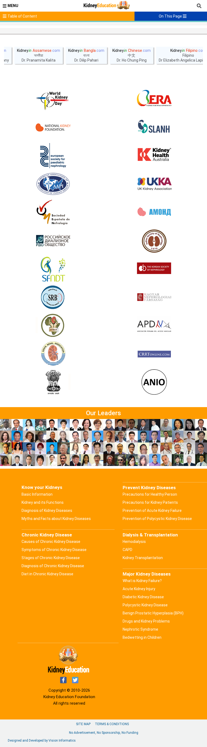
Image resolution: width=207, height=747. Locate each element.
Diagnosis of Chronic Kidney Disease (53, 566)
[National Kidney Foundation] (53, 127)
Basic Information (37, 494)
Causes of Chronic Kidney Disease (51, 541)
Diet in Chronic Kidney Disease (47, 574)
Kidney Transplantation (143, 558)
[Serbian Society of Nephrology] (53, 297)
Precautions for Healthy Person (150, 494)
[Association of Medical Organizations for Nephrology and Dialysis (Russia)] (154, 212)
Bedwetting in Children (142, 637)
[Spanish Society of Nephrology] (53, 212)
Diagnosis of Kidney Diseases (47, 510)
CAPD (127, 549)
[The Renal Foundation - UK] (154, 184)
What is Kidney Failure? (142, 581)
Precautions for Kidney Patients (150, 502)
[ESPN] (53, 155)
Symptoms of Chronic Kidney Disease (54, 549)
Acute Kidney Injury (139, 589)
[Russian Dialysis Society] (53, 240)
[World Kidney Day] (53, 99)
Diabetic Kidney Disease (143, 597)
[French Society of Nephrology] (53, 269)
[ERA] (154, 99)
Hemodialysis (134, 541)
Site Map (83, 724)
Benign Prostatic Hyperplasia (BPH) (153, 613)
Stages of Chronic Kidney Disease (51, 558)
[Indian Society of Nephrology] (154, 240)
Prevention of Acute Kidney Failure (152, 510)
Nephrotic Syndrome (140, 629)
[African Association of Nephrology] (53, 325)
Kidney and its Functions (43, 502)
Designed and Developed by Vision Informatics (42, 740)
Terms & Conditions (112, 724)
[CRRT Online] (154, 354)
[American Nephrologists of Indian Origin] (154, 382)
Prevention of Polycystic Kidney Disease (157, 518)
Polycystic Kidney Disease (145, 605)
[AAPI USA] (53, 184)
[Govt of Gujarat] (53, 382)
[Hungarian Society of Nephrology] (154, 297)
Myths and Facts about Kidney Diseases (56, 518)
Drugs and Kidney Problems (146, 621)
